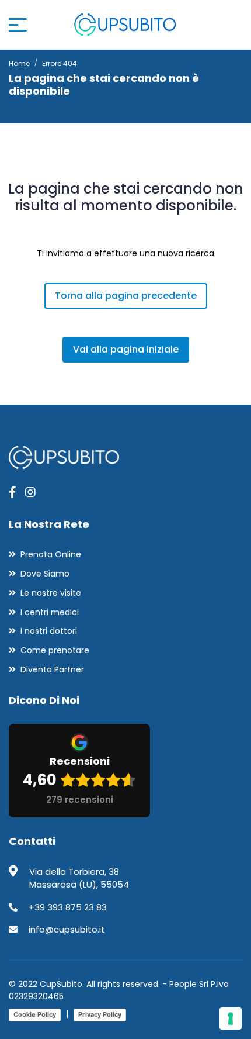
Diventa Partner (52, 669)
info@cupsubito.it (67, 929)
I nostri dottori (48, 631)
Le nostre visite (50, 593)
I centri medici (49, 612)
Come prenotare (54, 650)
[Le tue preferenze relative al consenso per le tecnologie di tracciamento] (230, 1018)
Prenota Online (50, 554)
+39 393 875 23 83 (68, 907)
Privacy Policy (99, 1014)
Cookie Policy (34, 1014)
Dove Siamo (44, 573)
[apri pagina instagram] (30, 492)
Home (19, 63)
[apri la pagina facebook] (12, 492)
